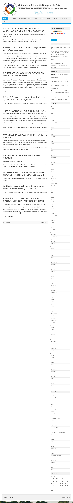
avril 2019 (52, 250)
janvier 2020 (53, 232)
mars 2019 (53, 252)
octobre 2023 (53, 157)
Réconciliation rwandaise (25, 18)
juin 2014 (52, 380)
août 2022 (53, 185)
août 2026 (53, 106)
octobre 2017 (53, 290)
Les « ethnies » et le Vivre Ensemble (39, 39)
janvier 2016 (53, 339)
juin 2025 (52, 127)
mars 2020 (53, 229)
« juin (52, 490)
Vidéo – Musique (64, 18)
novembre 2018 (54, 262)
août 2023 (53, 162)
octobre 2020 (53, 213)
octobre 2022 (53, 180)
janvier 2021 (53, 206)
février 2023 (53, 176)
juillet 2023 (53, 164)
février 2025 (53, 134)
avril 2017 (52, 304)
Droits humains (29, 39)
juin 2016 (52, 327)
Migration (53, 441)
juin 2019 (52, 246)
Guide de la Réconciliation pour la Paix (39, 5)
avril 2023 (52, 171)
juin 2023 (52, 166)
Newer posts (44, 222)
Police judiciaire (54, 448)
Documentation (54, 413)
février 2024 (53, 150)
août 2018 (53, 269)
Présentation (13, 18)
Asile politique (10, 103)
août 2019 (53, 241)
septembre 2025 (54, 122)
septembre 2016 (54, 320)
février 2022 (53, 192)
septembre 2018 (54, 266)
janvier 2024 (53, 152)
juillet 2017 (53, 297)
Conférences (53, 402)
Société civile (29, 41)
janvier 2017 (53, 311)
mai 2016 (52, 329)
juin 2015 (52, 355)
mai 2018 (52, 276)
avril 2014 (52, 385)
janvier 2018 (53, 283)
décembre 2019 (54, 234)
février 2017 (53, 308)
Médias (52, 434)
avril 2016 (52, 332)
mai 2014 (52, 383)
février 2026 (53, 113)
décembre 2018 (54, 259)
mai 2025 (52, 129)
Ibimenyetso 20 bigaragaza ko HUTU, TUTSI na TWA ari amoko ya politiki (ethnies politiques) (59, 76)
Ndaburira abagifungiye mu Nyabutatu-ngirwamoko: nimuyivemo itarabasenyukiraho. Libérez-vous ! (60, 98)
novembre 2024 (54, 136)
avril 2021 (52, 199)
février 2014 (53, 387)
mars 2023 (53, 173)
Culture (9, 39)
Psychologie (53, 453)
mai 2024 (52, 145)
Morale (52, 443)
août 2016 (53, 322)
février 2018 (53, 280)
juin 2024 (52, 143)
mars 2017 (53, 306)
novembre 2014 (54, 369)
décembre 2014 (54, 366)
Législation (53, 430)
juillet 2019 (53, 243)
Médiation (53, 436)
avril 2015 (52, 359)
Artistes (52, 395)
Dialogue (49, 18)
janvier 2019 (53, 257)
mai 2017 (52, 301)
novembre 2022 (54, 178)
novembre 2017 (54, 287)
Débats (52, 406)
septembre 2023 (54, 159)
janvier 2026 (53, 115)
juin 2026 (52, 108)
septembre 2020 (54, 215)
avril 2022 (52, 190)
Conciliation (53, 399)
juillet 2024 (53, 141)
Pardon (55, 18)
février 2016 (53, 336)
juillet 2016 (53, 325)
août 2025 (53, 124)
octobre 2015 (53, 346)
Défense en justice (54, 409)
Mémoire (52, 439)
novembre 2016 (54, 315)
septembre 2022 (54, 183)
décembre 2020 (54, 208)
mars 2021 (53, 201)
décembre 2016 (54, 313)
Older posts (6, 222)
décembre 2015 (54, 341)
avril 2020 (52, 227)
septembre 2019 (54, 239)
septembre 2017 (54, 292)
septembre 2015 (54, 348)
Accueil (5, 18)
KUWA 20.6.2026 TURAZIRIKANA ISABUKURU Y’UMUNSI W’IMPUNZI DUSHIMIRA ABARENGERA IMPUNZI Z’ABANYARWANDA (60, 53)
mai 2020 (52, 225)
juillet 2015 (53, 353)
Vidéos (52, 469)
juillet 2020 (53, 220)
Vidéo (52, 467)
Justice (41, 18)
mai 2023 (52, 169)
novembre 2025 (54, 118)
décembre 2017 (54, 285)
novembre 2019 (54, 236)
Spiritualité (53, 462)
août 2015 (53, 350)
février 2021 (53, 204)
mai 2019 (52, 248)
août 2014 (53, 376)
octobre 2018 (53, 264)
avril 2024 (52, 148)
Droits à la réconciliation (20, 39)
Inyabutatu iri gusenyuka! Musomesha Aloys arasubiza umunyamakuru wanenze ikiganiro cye (60, 92)
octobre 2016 (53, 318)
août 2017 (53, 294)
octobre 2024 (53, 138)
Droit (36, 18)
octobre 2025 (53, 120)
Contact (5, 21)
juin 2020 (52, 222)
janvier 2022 (53, 194)
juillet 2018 (53, 271)
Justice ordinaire (54, 425)
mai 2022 (52, 187)
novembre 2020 (54, 211)
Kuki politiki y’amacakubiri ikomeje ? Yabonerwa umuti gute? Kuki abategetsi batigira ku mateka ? (60, 58)
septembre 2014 (54, 373)
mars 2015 (53, 362)
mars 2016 (53, 334)
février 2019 (53, 255)
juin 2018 (52, 273)
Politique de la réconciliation (9, 41)
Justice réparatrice (54, 427)
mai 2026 (52, 111)
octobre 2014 (53, 371)
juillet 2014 (53, 378)
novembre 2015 (54, 343)
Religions (52, 457)
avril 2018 (52, 278)
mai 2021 (52, 197)
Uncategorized (35, 41)
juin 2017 (52, 299)
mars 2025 (53, 132)
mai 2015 (52, 357)
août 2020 (53, 218)
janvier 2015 (53, 364)
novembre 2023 (54, 155)
